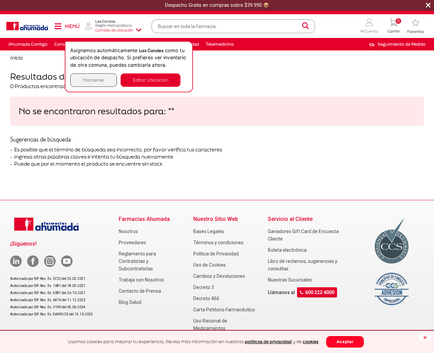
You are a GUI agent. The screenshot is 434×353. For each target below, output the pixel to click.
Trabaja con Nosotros (141, 280)
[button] (369, 26)
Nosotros (128, 231)
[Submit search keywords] (305, 26)
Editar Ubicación (150, 80)
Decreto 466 (206, 298)
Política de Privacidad (216, 253)
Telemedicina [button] (220, 44)
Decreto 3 (203, 287)
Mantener (93, 80)
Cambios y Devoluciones (219, 276)
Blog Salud (130, 302)
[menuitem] (397, 44)
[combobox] (233, 26)
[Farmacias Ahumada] (27, 26)
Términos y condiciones (218, 242)
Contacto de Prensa (140, 291)
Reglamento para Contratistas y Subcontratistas (137, 261)
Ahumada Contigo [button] (27, 44)
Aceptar (345, 341)
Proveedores (132, 242)
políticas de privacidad (268, 342)
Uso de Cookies (209, 265)
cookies (310, 342)
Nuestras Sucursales (290, 280)
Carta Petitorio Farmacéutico (224, 309)
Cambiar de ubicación (114, 30)
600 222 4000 (319, 292)
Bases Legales (208, 231)
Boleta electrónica (287, 250)
